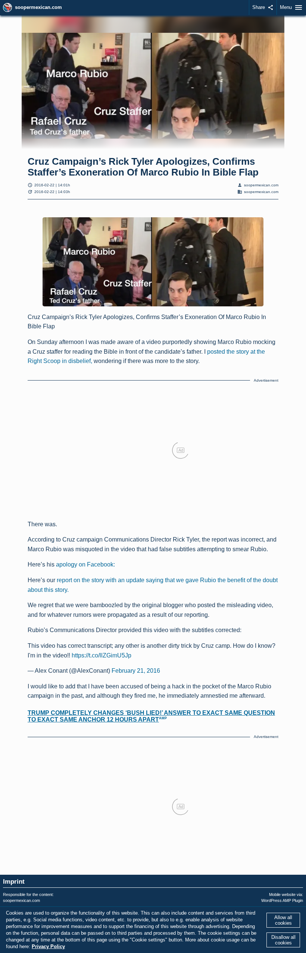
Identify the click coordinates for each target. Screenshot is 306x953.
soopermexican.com (38, 7)
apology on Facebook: (85, 564)
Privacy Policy (48, 946)
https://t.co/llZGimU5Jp (101, 655)
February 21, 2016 (136, 671)
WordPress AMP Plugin (282, 900)
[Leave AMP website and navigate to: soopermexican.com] (7, 7)
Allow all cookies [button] (283, 920)
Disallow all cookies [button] (283, 940)
